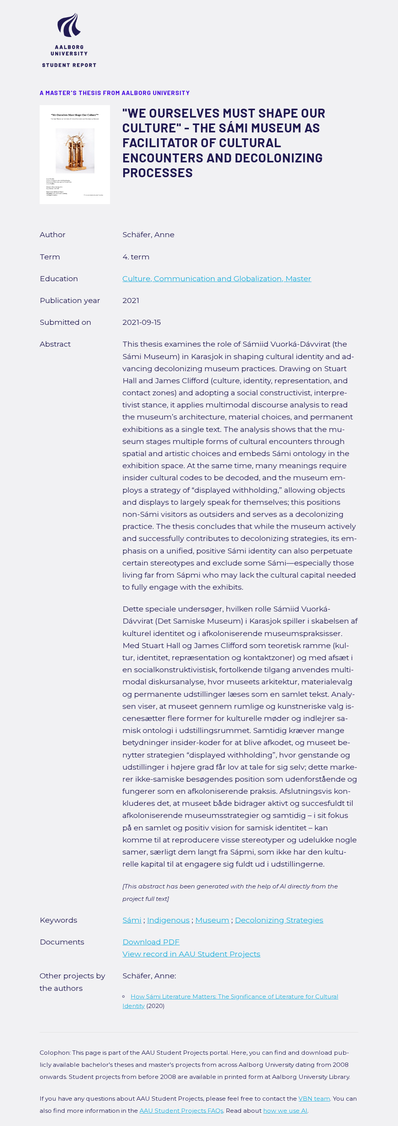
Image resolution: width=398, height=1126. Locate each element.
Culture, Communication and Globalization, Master (216, 278)
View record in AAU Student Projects (191, 954)
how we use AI (285, 1110)
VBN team (314, 1098)
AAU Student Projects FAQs (181, 1110)
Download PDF (151, 941)
